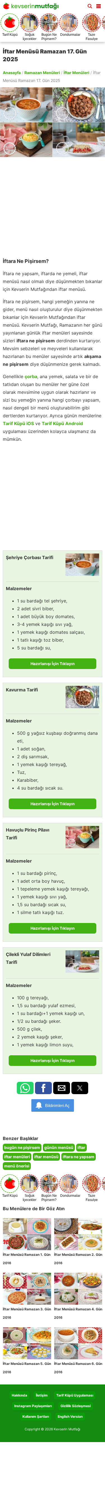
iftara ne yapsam (78, 1156)
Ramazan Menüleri (42, 72)
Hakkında (19, 1395)
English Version (70, 1416)
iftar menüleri (17, 1156)
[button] (98, 5)
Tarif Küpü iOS (18, 423)
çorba (31, 376)
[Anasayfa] (32, 8)
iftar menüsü (46, 1156)
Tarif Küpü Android (62, 423)
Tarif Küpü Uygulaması (74, 1395)
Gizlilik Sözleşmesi (75, 1406)
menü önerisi (16, 1166)
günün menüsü (58, 1147)
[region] (52, 205)
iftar (81, 1147)
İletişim (42, 1395)
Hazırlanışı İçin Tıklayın (53, 663)
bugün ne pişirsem (22, 1147)
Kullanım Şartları (35, 1416)
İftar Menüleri (76, 72)
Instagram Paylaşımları (33, 1406)
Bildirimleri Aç (57, 1105)
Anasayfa (12, 72)
